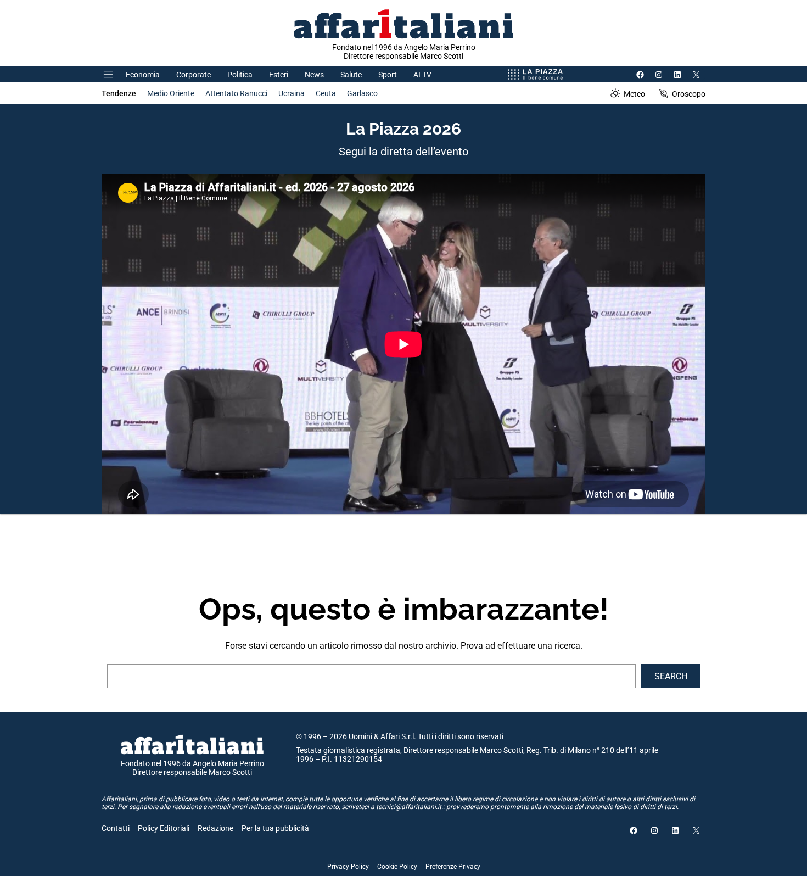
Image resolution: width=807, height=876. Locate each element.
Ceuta (326, 93)
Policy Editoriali (163, 828)
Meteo (634, 94)
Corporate (193, 74)
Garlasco (362, 93)
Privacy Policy (348, 867)
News (314, 74)
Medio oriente (170, 93)
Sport (387, 74)
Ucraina (291, 93)
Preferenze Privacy (452, 867)
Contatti (116, 828)
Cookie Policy (397, 867)
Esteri (278, 74)
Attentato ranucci (236, 93)
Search (670, 676)
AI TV (422, 74)
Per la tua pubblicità (275, 828)
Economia (143, 74)
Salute (351, 74)
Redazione (215, 828)
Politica (240, 74)
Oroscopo (688, 94)
